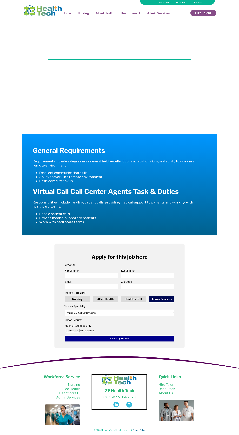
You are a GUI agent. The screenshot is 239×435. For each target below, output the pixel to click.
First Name (72, 270)
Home (67, 13)
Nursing (83, 13)
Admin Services (158, 13)
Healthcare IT (131, 13)
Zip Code (126, 281)
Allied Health (105, 13)
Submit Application (119, 338)
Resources (181, 2)
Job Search (164, 2)
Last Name (128, 270)
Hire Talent (203, 13)
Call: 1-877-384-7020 (119, 397)
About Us (197, 2)
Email (68, 281)
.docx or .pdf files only (78, 325)
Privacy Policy (139, 430)
